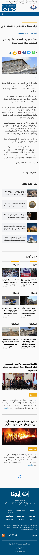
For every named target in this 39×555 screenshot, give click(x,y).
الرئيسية (32, 26)
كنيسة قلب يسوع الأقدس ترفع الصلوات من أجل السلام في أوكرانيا (19, 480)
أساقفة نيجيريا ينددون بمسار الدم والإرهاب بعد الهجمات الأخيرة (28, 282)
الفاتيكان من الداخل (29, 172)
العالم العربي (20, 549)
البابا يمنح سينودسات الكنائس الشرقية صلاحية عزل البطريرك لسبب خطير (10, 343)
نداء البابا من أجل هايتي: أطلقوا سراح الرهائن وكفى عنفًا (10, 282)
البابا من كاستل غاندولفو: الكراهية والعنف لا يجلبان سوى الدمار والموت (10, 312)
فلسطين (33, 395)
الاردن (34, 488)
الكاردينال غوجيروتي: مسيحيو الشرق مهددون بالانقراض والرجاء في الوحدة (28, 343)
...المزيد (6, 408)
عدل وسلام (32, 449)
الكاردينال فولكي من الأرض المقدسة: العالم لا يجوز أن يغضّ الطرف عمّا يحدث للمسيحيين (20, 367)
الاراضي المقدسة (9, 550)
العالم (20, 26)
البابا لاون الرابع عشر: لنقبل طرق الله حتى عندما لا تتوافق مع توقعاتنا (28, 312)
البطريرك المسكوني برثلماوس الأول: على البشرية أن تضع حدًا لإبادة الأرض (21, 423)
